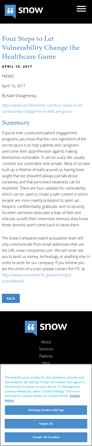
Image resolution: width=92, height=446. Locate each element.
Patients (46, 356)
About (46, 342)
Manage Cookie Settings (46, 410)
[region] (46, 405)
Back (11, 298)
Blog (46, 363)
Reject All (46, 423)
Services (46, 349)
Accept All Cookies (46, 437)
